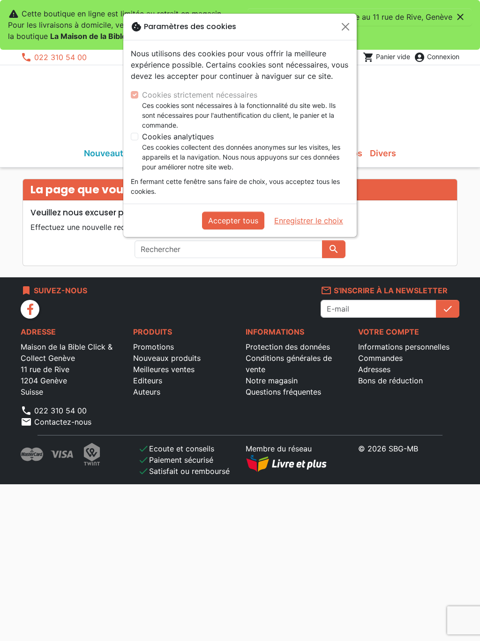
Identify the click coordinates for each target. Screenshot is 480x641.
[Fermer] (345, 26)
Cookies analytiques (178, 136)
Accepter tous (233, 220)
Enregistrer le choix (308, 220)
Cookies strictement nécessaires (199, 94)
